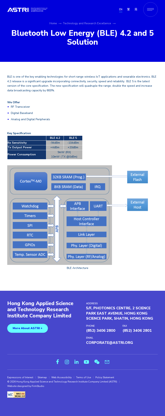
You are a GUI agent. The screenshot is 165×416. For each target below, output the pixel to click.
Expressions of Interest (20, 377)
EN (120, 9)
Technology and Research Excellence (87, 23)
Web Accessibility (61, 377)
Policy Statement (104, 377)
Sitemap (42, 377)
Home (53, 23)
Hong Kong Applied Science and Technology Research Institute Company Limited (40, 309)
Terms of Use (83, 377)
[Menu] (150, 9)
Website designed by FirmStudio (25, 386)
